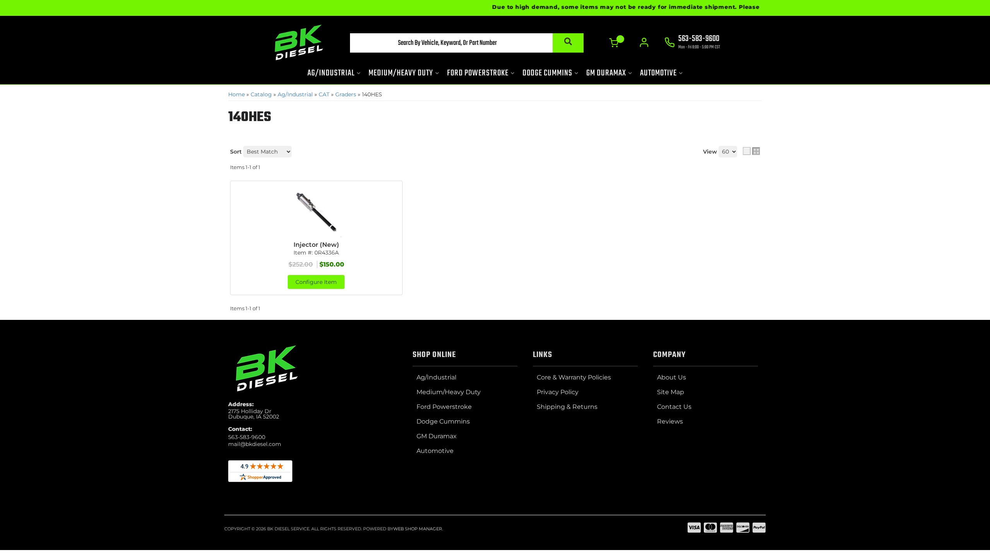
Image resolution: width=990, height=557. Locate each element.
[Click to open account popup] (644, 42)
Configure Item (316, 281)
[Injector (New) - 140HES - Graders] (316, 212)
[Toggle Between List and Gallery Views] (751, 151)
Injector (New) (316, 244)
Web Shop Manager (417, 528)
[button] (466, 43)
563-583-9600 (246, 437)
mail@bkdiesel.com (254, 444)
